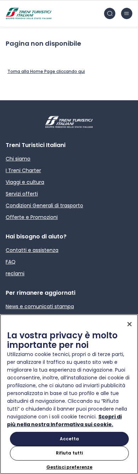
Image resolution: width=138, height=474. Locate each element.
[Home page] (29, 13)
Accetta (69, 439)
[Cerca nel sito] (109, 13)
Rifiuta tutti (69, 453)
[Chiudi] (129, 324)
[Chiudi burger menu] (126, 13)
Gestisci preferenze (69, 467)
